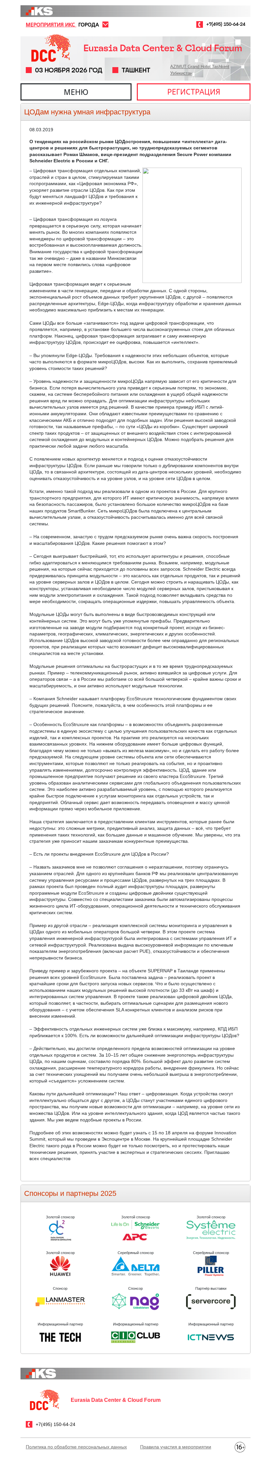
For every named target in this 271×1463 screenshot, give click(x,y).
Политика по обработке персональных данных (76, 1446)
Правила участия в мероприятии (175, 1446)
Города (88, 24)
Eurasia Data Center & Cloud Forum (163, 48)
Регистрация (193, 91)
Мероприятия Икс (51, 24)
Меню (76, 92)
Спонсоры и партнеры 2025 (70, 1193)
